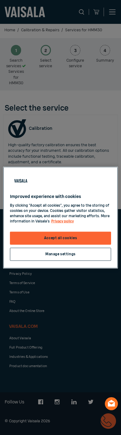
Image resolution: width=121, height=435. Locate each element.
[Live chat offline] (111, 403)
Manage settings (60, 254)
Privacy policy (62, 221)
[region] (60, 218)
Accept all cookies (60, 238)
